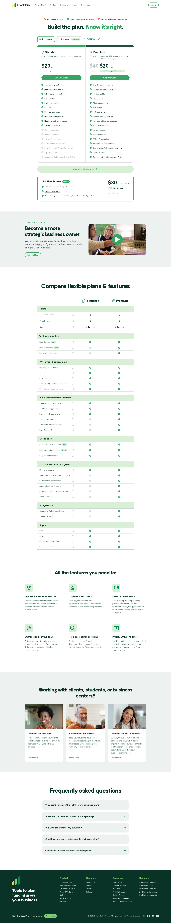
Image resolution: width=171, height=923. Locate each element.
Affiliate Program (120, 892)
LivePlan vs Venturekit (148, 895)
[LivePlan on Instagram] (144, 916)
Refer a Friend (118, 895)
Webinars (116, 889)
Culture (89, 892)
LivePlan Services (120, 885)
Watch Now (33, 255)
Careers (89, 885)
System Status (65, 898)
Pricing (74, 5)
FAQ (61, 895)
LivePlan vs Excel (146, 885)
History (89, 889)
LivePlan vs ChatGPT (147, 889)
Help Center (117, 882)
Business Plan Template (122, 901)
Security (63, 901)
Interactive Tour (66, 882)
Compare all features (83, 169)
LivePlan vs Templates (148, 882)
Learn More (113, 193)
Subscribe (50, 916)
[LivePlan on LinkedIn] (153, 916)
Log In (153, 5)
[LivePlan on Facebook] (148, 916)
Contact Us (90, 882)
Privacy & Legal (133, 916)
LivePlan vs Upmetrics (148, 892)
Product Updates (66, 892)
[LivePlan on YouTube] (157, 916)
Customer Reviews (67, 889)
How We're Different (68, 885)
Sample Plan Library (121, 898)
